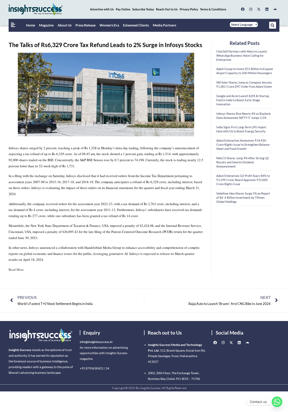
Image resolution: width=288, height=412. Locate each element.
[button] (272, 25)
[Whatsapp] (277, 402)
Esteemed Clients (136, 25)
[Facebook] (242, 9)
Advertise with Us (102, 9)
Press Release (85, 25)
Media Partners (164, 25)
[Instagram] (250, 9)
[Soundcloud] (274, 9)
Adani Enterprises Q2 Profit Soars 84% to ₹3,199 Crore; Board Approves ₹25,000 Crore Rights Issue (243, 180)
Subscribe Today (143, 9)
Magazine (46, 25)
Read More (16, 269)
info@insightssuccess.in (96, 342)
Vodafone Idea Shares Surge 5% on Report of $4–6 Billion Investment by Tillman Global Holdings (243, 197)
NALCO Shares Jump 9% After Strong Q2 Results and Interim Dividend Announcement (242, 162)
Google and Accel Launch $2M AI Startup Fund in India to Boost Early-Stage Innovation (242, 100)
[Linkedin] (266, 9)
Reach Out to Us (167, 9)
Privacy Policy (189, 9)
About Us (65, 25)
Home (30, 25)
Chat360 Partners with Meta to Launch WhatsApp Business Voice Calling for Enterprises (241, 55)
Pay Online (123, 9)
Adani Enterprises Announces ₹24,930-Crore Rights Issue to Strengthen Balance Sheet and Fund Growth (243, 144)
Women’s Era (109, 25)
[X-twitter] (258, 9)
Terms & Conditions (213, 9)
